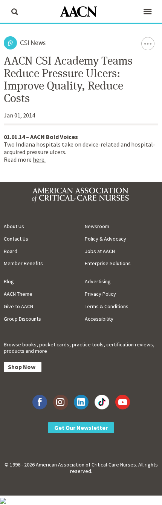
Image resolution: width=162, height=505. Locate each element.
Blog (9, 281)
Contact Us (16, 238)
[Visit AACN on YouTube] (122, 402)
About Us (14, 226)
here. (39, 159)
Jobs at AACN (100, 251)
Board (10, 251)
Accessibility (99, 318)
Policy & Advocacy (105, 238)
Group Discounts (22, 318)
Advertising (98, 281)
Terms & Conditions (106, 306)
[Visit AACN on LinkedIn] (81, 402)
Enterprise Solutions (108, 263)
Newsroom (97, 226)
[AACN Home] (81, 12)
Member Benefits (23, 263)
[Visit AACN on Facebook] (39, 402)
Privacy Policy (100, 293)
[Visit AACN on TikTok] (102, 402)
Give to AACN (18, 306)
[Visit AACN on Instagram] (60, 402)
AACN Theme (18, 293)
